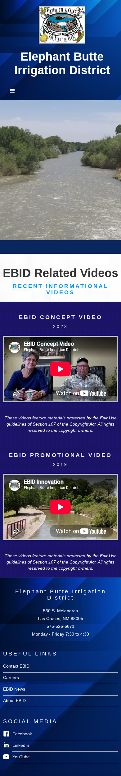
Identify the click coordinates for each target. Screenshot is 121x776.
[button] (60, 91)
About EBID (14, 700)
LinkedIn (20, 745)
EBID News (14, 689)
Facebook (22, 733)
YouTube (21, 756)
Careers (11, 677)
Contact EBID (16, 666)
